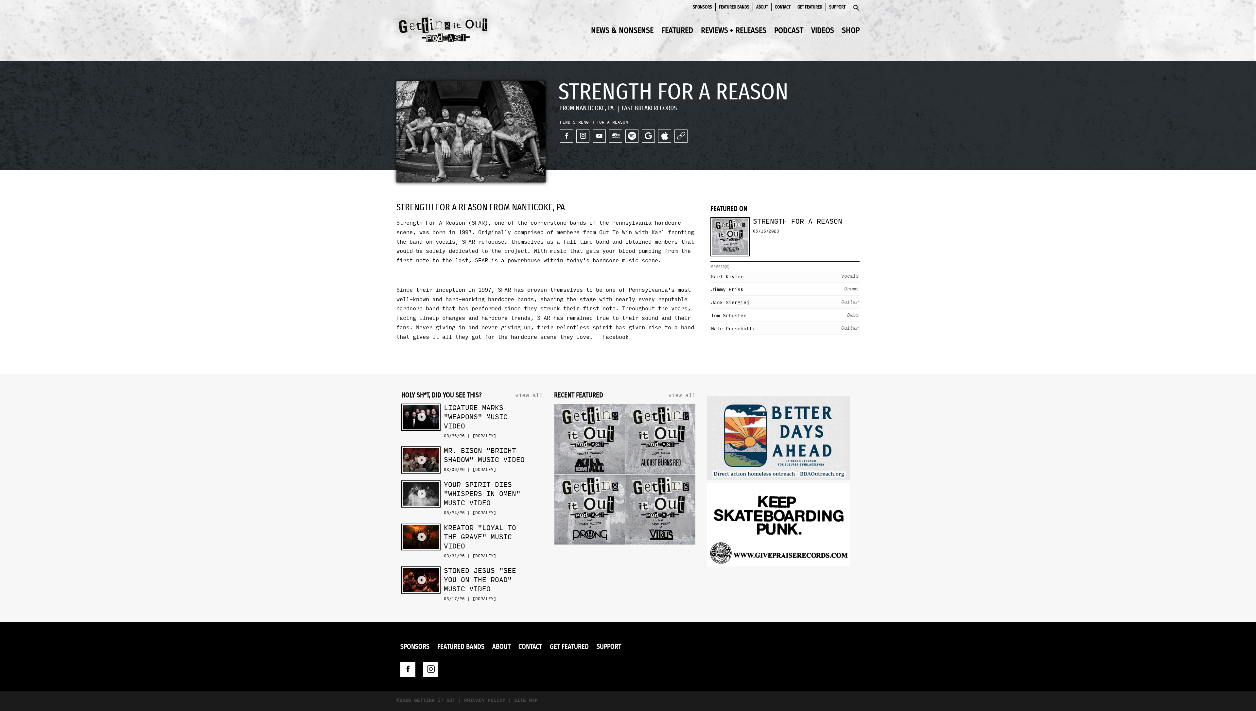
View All (529, 395)
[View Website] (681, 136)
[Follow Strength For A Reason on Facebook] (566, 136)
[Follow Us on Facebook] (408, 669)
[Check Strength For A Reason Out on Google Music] (648, 136)
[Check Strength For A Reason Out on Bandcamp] (615, 136)
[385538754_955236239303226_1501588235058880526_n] (778, 439)
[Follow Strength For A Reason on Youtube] (599, 136)
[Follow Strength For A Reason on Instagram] (582, 136)
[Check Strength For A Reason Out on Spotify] (631, 136)
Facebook (615, 337)
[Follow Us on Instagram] (431, 669)
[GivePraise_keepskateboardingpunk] (778, 526)
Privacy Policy (484, 700)
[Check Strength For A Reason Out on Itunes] (664, 136)
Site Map (526, 700)
